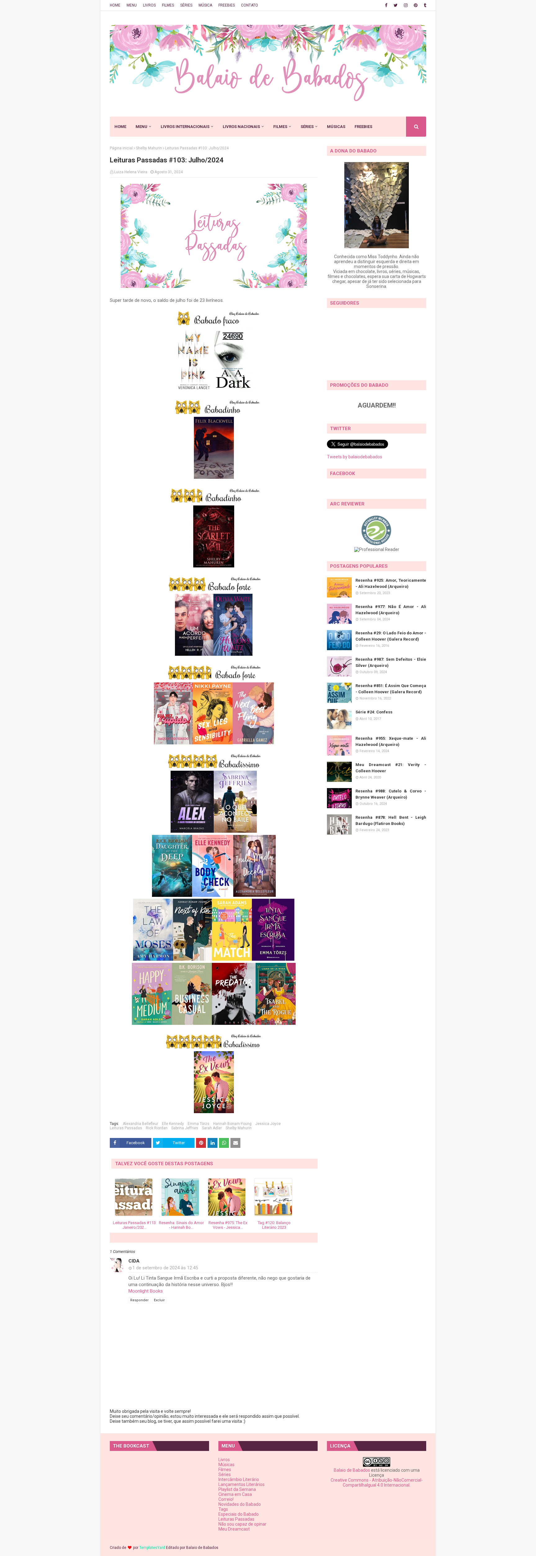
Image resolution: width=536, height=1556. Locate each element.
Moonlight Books (145, 1291)
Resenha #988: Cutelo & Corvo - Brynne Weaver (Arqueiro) (390, 794)
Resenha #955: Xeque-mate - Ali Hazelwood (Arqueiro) (390, 741)
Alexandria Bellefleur (140, 1124)
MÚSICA (205, 5)
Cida (134, 1261)
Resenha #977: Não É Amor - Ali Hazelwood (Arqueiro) (390, 609)
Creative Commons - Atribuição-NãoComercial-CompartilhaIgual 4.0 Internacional (377, 1483)
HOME (115, 5)
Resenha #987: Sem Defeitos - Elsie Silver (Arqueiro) (390, 662)
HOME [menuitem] (120, 126)
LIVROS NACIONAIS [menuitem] (241, 126)
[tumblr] (424, 5)
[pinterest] (415, 5)
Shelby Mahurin (149, 148)
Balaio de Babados (352, 1470)
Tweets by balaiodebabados (354, 456)
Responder (139, 1300)
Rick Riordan (157, 1128)
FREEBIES (226, 5)
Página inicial (121, 148)
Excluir (159, 1300)
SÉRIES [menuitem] (307, 126)
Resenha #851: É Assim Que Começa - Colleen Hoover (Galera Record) (390, 688)
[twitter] (395, 5)
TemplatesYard (152, 1547)
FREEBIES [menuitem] (363, 126)
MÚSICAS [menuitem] (336, 126)
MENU (132, 5)
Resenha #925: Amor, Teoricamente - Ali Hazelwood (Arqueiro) (390, 583)
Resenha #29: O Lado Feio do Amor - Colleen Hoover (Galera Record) (390, 636)
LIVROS (149, 5)
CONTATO (249, 5)
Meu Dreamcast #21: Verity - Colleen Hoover (390, 767)
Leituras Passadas (126, 1128)
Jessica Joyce (268, 1124)
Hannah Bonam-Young (232, 1124)
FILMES (168, 5)
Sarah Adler (212, 1128)
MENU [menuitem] (141, 126)
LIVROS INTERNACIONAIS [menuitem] (185, 126)
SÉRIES (186, 5)
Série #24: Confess (373, 712)
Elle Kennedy (173, 1124)
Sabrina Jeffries (184, 1128)
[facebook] (386, 5)
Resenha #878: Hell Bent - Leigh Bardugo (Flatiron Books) (390, 820)
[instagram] (405, 5)
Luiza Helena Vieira (130, 172)
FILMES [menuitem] (280, 126)
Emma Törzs (198, 1124)
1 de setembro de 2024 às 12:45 (165, 1268)
